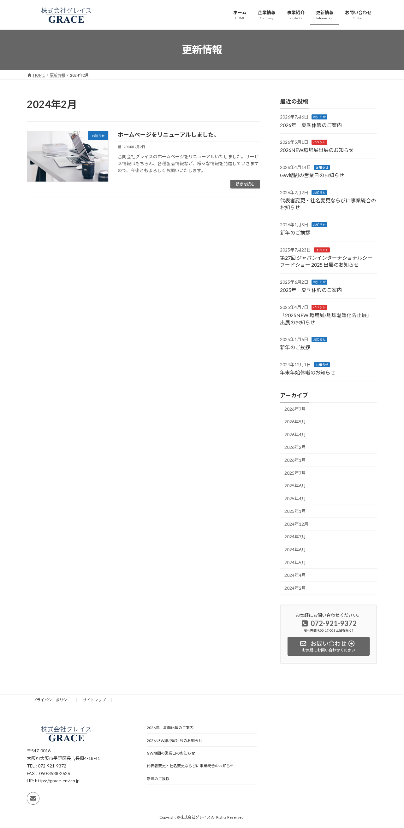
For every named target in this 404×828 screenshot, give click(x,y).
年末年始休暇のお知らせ (308, 372)
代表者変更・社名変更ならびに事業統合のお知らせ (190, 765)
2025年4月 (295, 498)
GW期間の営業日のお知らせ (312, 175)
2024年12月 (296, 523)
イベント (319, 142)
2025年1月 (295, 511)
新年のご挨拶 (295, 232)
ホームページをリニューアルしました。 (168, 134)
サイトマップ (94, 700)
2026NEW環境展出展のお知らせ (317, 150)
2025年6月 (295, 485)
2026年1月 (295, 460)
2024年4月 (295, 575)
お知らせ (319, 117)
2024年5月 (295, 562)
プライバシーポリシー (52, 700)
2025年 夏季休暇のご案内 (311, 290)
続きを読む (245, 184)
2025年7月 (295, 472)
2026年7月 (295, 408)
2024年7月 (295, 536)
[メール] (33, 798)
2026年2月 (295, 447)
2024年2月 (295, 587)
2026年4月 (295, 434)
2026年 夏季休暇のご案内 (311, 125)
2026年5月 (295, 421)
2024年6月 (295, 549)
